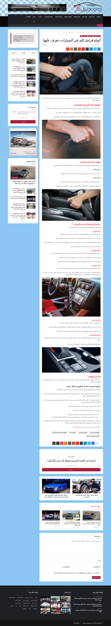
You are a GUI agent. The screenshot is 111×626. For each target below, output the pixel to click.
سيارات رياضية (34, 600)
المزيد (40, 16)
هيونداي (24, 608)
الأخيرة (23, 53)
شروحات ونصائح (68, 16)
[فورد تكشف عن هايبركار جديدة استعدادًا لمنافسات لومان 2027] (51, 515)
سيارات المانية (20, 597)
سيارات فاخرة (18, 600)
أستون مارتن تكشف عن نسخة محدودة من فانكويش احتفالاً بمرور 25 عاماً (92, 523)
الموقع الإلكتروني (66, 566)
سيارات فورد (34, 603)
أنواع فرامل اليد (94, 432)
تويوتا (36, 597)
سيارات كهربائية (26, 603)
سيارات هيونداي (34, 605)
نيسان (29, 608)
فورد (20, 605)
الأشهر (33, 53)
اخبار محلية (84, 16)
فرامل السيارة (82, 432)
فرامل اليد (72, 432)
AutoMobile (76, 623)
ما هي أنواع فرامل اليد (92, 436)
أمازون (70, 423)
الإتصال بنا (28, 16)
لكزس (11, 605)
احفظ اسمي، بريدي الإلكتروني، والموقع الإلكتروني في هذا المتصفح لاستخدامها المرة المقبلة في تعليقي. (76, 573)
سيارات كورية (18, 603)
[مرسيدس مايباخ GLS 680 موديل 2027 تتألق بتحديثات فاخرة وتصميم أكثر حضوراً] (71, 515)
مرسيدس (35, 608)
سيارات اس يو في (29, 597)
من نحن (34, 16)
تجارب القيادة (77, 16)
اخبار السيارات (91, 32)
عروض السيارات (58, 16)
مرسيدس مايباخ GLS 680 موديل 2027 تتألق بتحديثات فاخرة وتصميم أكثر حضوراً (72, 523)
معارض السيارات (49, 16)
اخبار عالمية (91, 16)
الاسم (99, 560)
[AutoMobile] (88, 7)
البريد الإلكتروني (97, 566)
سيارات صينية (26, 600)
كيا (16, 605)
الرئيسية (99, 16)
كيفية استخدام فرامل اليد (58, 432)
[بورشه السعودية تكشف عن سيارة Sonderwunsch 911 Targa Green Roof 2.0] (45, 611)
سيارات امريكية (12, 597)
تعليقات (13, 53)
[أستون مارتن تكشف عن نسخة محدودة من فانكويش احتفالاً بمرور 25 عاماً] (92, 515)
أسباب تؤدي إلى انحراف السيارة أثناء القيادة (84, 427)
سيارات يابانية (26, 605)
